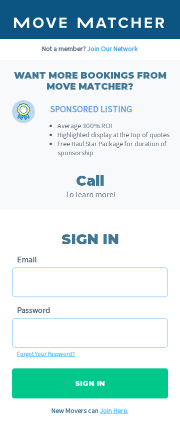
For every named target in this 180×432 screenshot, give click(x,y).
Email (27, 259)
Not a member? (90, 48)
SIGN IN (90, 383)
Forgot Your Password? (46, 353)
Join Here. (114, 410)
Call (90, 180)
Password (33, 310)
